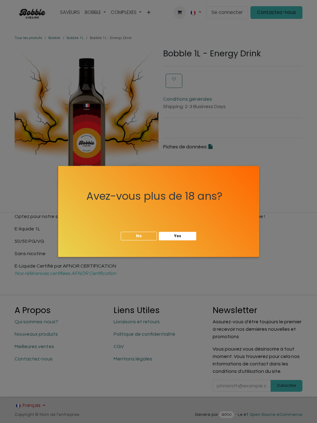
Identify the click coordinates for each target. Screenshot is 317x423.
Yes (177, 235)
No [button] (139, 235)
